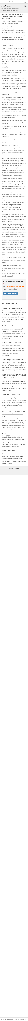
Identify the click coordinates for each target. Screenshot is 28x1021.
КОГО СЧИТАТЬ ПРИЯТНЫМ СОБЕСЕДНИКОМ (14, 376)
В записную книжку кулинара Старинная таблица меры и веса (14, 413)
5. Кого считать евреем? (11, 342)
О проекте (10, 468)
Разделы (16, 468)
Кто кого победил (9, 325)
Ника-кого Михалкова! (11, 394)
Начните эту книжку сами (12, 308)
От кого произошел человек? (13, 359)
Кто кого (5, 433)
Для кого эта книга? (10, 450)
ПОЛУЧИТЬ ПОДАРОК (10, 293)
